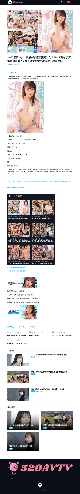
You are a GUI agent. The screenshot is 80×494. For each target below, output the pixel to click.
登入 (69, 2)
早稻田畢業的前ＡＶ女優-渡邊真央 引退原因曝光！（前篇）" (21, 446)
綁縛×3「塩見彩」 (34, 335)
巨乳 (30, 181)
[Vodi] (18, 2)
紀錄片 (68, 181)
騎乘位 (52, 181)
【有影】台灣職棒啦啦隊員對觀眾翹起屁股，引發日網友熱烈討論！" (55, 425)
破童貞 (63, 181)
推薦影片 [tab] (34, 327)
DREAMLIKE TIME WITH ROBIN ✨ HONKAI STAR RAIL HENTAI (17, 343)
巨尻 (44, 181)
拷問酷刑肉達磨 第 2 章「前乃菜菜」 (17, 335)
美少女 (37, 181)
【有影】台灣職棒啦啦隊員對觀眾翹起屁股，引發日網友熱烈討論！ (50, 372)
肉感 (41, 181)
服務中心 (13, 479)
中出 (48, 181)
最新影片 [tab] (11, 327)
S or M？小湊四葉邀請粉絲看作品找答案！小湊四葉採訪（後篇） (49, 355)
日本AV (10, 181)
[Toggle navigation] (10, 2)
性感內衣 (20, 181)
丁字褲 (26, 181)
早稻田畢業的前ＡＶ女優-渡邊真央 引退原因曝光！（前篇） (48, 389)
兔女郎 (15, 181)
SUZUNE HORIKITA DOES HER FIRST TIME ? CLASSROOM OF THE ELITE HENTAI (62, 336)
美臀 (33, 181)
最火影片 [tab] (22, 327)
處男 (59, 181)
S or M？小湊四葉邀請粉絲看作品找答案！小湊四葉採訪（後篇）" (21, 425)
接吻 (56, 181)
